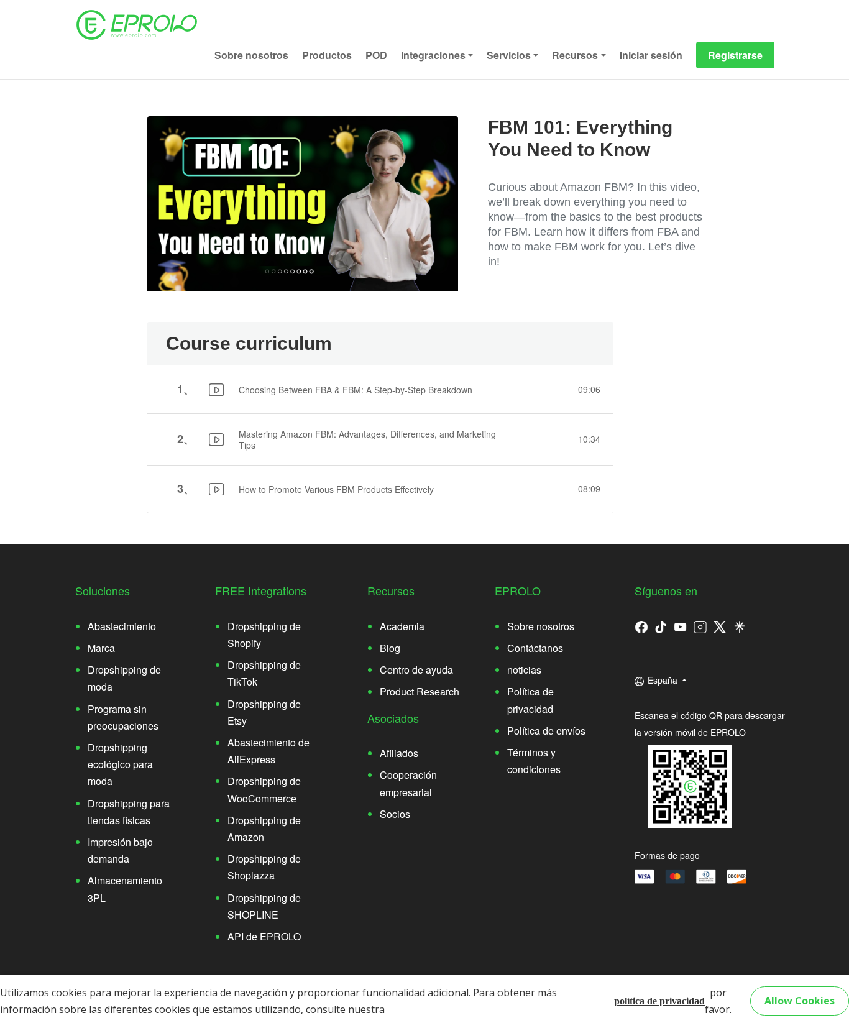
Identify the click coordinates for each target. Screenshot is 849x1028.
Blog (390, 648)
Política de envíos (546, 730)
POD (376, 55)
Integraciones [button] (433, 55)
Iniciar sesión (651, 55)
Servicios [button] (509, 55)
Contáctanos (535, 648)
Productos (327, 55)
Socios (395, 814)
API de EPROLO (264, 936)
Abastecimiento (122, 626)
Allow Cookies (799, 1000)
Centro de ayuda (416, 670)
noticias (524, 670)
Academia (402, 626)
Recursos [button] (575, 55)
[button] (661, 626)
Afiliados (399, 753)
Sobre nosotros (251, 55)
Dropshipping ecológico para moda (120, 764)
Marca (101, 648)
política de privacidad (659, 1001)
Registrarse (735, 55)
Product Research (419, 691)
